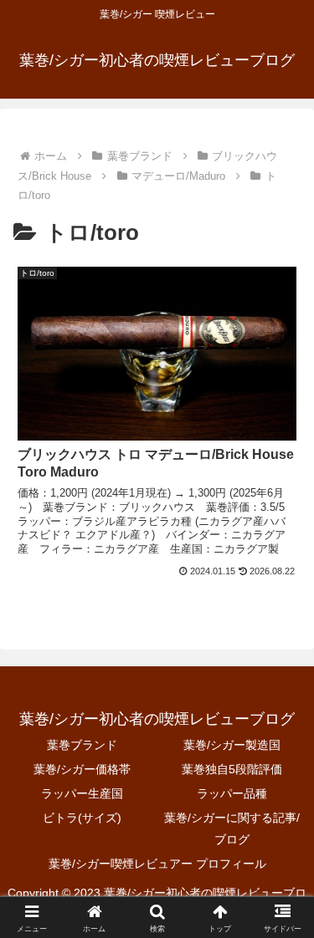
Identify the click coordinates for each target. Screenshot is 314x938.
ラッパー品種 (232, 793)
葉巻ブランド (82, 745)
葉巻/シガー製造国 (232, 745)
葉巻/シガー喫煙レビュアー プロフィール (157, 863)
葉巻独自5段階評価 (232, 769)
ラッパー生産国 (82, 793)
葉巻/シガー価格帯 (82, 769)
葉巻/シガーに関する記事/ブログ (232, 828)
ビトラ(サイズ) (82, 817)
